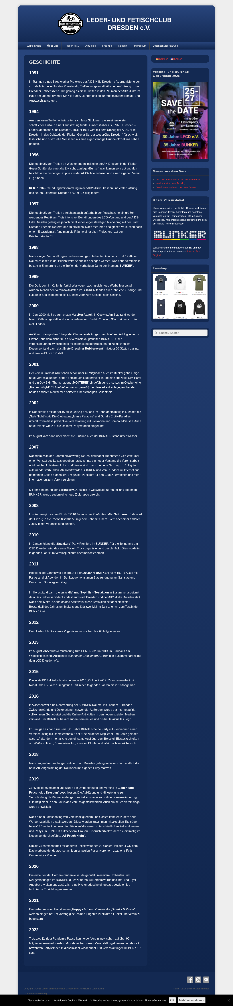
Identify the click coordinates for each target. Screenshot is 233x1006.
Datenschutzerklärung (165, 45)
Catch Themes (201, 988)
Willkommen (34, 45)
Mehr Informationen (191, 1000)
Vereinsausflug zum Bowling (170, 183)
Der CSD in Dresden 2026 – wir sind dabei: (178, 179)
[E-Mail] (206, 980)
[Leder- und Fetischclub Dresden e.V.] (116, 40)
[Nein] (228, 1000)
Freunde (107, 45)
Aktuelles (90, 45)
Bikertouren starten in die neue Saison (176, 187)
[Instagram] (198, 980)
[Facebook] (190, 980)
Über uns (52, 45)
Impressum (139, 45)
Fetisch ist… (72, 45)
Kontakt (122, 45)
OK (172, 1000)
